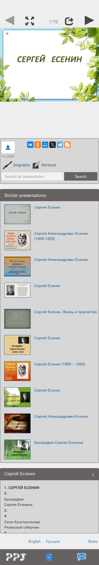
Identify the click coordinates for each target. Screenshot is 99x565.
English (35, 541)
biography (21, 164)
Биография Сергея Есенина (58, 442)
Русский (53, 541)
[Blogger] (67, 145)
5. (5, 532)
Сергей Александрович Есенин (61, 259)
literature (48, 164)
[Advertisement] (49, 6)
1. (5, 487)
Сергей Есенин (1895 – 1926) (59, 363)
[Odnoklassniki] (38, 145)
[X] (52, 145)
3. (5, 510)
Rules (93, 541)
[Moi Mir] (45, 145)
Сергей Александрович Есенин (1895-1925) (61, 235)
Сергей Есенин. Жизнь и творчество (65, 311)
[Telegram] (60, 145)
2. (5, 493)
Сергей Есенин (47, 207)
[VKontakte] (30, 145)
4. (5, 515)
